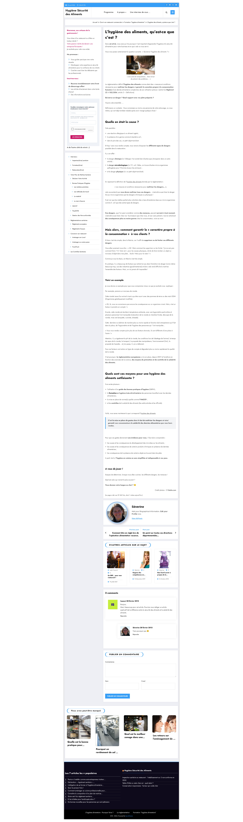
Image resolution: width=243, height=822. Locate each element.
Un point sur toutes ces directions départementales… (157, 534)
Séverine (138, 506)
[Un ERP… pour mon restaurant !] (116, 559)
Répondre (123, 616)
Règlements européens (79, 224)
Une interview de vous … (140, 12)
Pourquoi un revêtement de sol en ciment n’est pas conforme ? (107, 750)
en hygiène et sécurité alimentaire (125, 393)
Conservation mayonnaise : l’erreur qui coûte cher (140, 786)
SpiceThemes (129, 816)
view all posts (137, 518)
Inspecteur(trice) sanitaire (80, 160)
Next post (146, 530)
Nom (106, 681)
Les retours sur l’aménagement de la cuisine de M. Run (164, 737)
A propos (121, 12)
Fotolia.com (172, 490)
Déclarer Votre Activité (79, 178)
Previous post (134, 530)
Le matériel (77, 196)
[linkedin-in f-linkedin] (173, 5)
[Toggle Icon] (172, 12)
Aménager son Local (78, 237)
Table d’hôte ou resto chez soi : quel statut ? (137, 783)
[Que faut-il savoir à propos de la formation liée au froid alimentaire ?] (165, 559)
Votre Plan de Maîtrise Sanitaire (81, 175)
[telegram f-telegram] (170, 5)
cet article (112, 44)
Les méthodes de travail (81, 192)
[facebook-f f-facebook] (167, 5)
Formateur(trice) (77, 165)
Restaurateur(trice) (78, 170)
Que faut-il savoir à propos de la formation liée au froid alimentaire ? (164, 574)
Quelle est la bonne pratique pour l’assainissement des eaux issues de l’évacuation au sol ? (78, 743)
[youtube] (176, 5)
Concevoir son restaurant (78, 234)
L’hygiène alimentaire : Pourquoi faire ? (99, 812)
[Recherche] (166, 12)
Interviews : (74, 157)
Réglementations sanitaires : (79, 220)
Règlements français (78, 229)
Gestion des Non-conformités (81, 215)
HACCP (74, 206)
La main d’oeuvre (79, 201)
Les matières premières (81, 187)
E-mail (143, 681)
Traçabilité (75, 211)
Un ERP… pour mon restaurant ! (115, 576)
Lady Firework (114, 570)
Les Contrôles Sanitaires (78, 252)
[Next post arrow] (175, 532)
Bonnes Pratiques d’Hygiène (81, 183)
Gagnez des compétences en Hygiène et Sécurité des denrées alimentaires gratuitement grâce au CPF (140, 574)
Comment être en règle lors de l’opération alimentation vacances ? (124, 534)
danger (118, 165)
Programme (108, 12)
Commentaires (109, 662)
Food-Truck (75, 247)
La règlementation (123, 812)
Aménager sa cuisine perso (81, 242)
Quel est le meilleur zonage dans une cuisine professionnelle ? (134, 735)
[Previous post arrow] (105, 532)
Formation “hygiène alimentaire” (144, 812)
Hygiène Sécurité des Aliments (76, 12)
